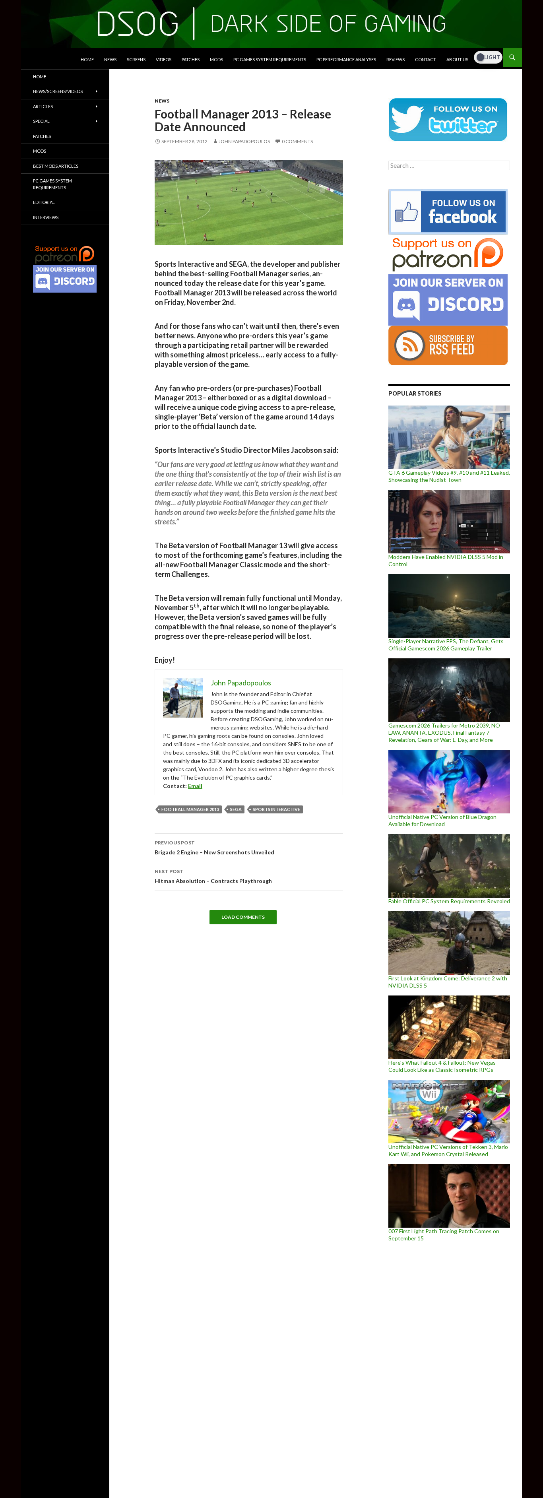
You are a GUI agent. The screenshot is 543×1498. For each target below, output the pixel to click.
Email (195, 785)
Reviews (395, 59)
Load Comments (243, 917)
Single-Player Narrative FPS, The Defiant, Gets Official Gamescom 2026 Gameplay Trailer (446, 645)
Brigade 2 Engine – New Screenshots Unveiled (214, 848)
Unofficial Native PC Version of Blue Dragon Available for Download (442, 820)
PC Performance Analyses (346, 59)
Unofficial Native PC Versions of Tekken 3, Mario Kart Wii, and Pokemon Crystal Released (448, 1150)
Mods (216, 59)
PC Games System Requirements (269, 59)
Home (87, 59)
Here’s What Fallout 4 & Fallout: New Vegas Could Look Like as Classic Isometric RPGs (442, 1066)
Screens (136, 59)
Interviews (45, 217)
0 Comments (297, 141)
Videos (163, 59)
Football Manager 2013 (190, 809)
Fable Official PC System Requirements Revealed (449, 901)
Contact (425, 59)
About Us (457, 59)
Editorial (44, 202)
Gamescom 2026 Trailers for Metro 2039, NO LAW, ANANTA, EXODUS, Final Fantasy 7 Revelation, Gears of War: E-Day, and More (444, 732)
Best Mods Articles (55, 166)
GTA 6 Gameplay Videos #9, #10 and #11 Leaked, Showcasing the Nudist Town (449, 476)
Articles (43, 106)
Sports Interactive (276, 809)
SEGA (236, 809)
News (110, 59)
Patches (191, 59)
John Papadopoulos (244, 141)
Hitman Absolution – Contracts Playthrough (213, 876)
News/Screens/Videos (58, 91)
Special (41, 121)
